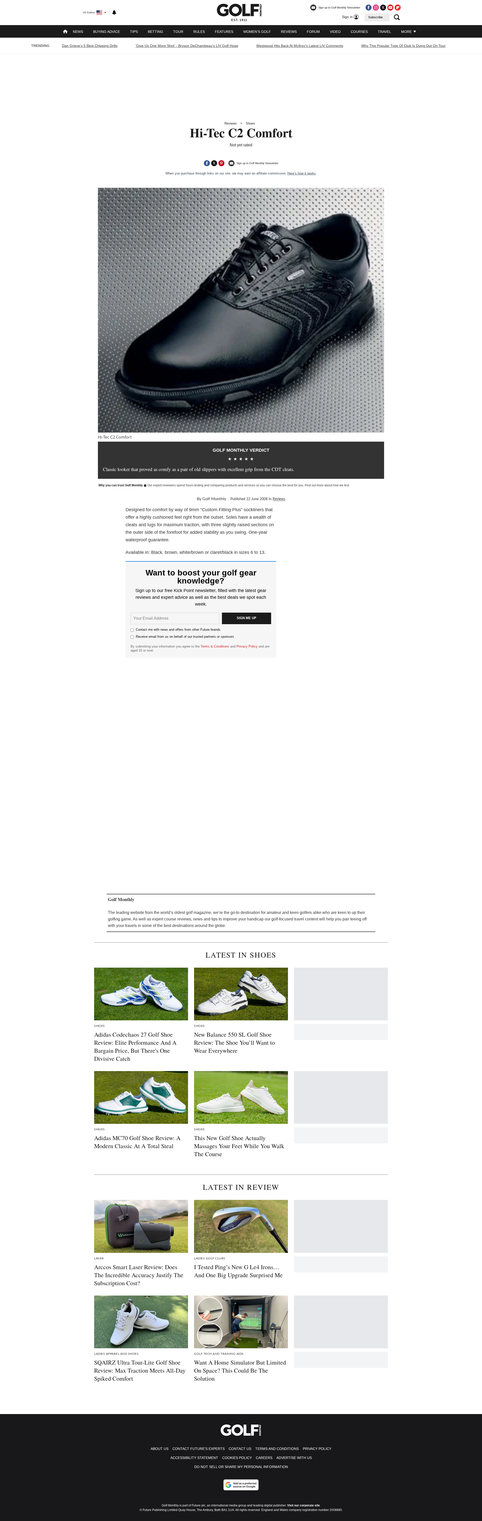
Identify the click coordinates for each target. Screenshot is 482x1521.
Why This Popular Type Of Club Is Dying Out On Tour (403, 46)
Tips (134, 32)
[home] (65, 32)
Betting (155, 32)
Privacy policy (317, 1449)
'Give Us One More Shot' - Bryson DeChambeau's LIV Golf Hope (187, 46)
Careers (264, 1458)
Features (224, 32)
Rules (199, 32)
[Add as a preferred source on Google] (241, 1484)
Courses (359, 32)
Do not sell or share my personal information (241, 1467)
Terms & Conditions (215, 646)
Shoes (250, 123)
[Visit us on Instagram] (376, 8)
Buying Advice (106, 32)
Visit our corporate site (303, 1505)
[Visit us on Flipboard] (398, 8)
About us (159, 1449)
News (78, 32)
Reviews (289, 32)
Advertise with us (294, 1458)
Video (335, 32)
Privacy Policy (247, 646)
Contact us (240, 1449)
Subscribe (375, 17)
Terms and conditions (277, 1449)
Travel (384, 32)
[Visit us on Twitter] (383, 8)
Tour (178, 32)
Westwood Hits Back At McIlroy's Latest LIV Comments (299, 46)
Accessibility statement (194, 1458)
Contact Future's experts (198, 1449)
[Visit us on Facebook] (369, 8)
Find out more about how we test (327, 485)
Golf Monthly (214, 499)
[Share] (207, 163)
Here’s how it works (301, 173)
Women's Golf (257, 32)
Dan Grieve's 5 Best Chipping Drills (89, 46)
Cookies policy (237, 1458)
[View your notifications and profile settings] (114, 13)
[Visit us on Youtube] (390, 8)
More (407, 32)
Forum (313, 32)
